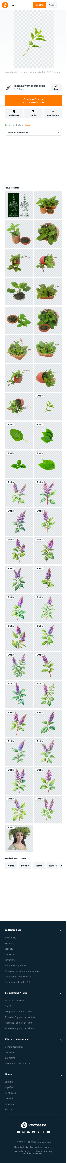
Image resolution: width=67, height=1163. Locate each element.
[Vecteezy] (5, 5)
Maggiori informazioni (18, 132)
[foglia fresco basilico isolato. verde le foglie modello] (19, 723)
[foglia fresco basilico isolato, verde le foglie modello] (19, 694)
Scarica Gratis (33, 100)
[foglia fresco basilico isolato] (19, 752)
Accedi (52, 5)
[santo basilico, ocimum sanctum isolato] (19, 637)
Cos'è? (27, 125)
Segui (56, 89)
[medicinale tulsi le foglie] (19, 234)
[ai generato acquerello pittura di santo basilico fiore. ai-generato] (19, 781)
